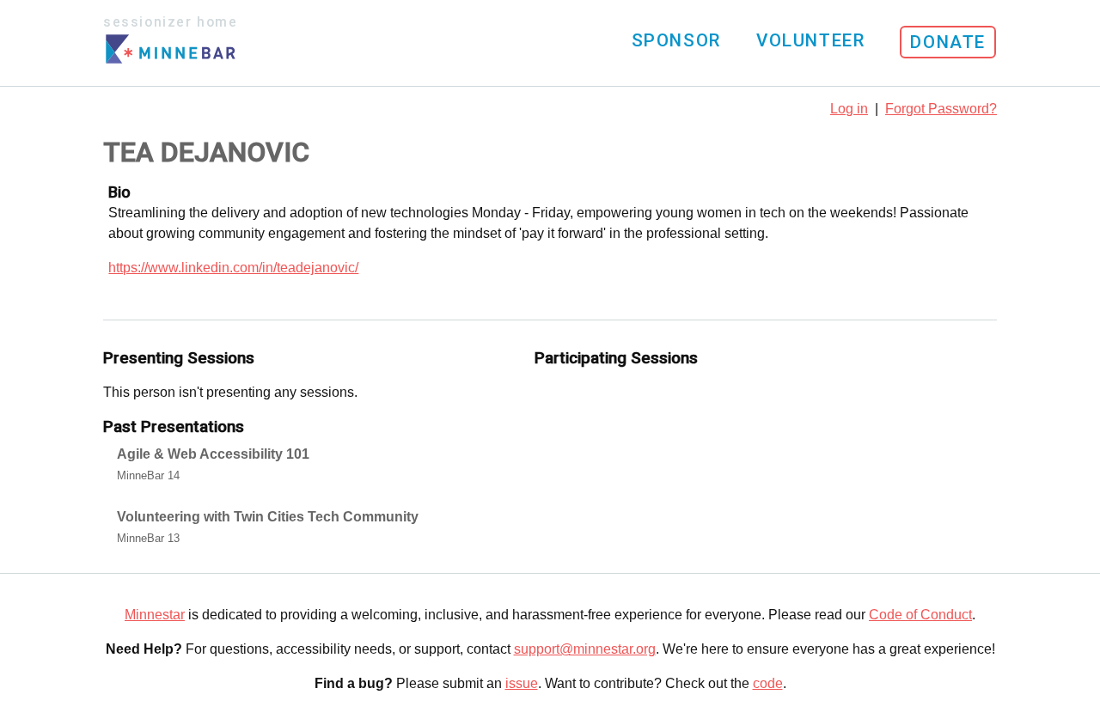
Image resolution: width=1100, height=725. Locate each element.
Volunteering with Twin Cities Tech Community (268, 516)
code (768, 683)
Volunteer (810, 40)
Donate (948, 42)
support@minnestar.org (585, 649)
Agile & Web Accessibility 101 (213, 454)
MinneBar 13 (148, 538)
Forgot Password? (941, 108)
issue (521, 683)
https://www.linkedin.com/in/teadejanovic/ (233, 267)
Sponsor (676, 40)
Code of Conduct (920, 614)
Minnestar (155, 614)
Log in (849, 108)
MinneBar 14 (148, 475)
